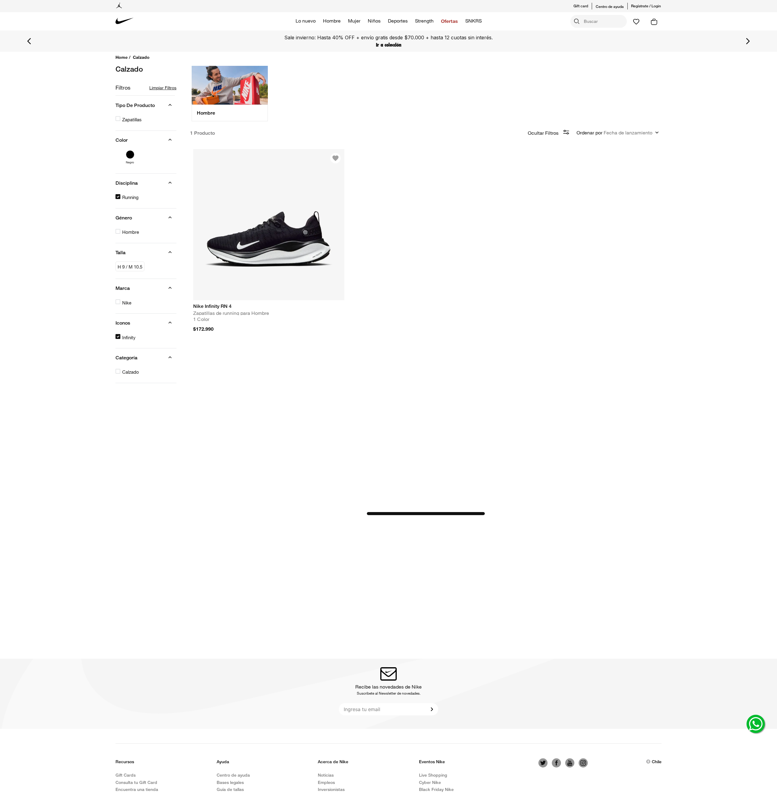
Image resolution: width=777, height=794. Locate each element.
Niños (374, 21)
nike (126, 302)
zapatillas (132, 119)
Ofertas (449, 21)
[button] (584, 6)
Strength (424, 21)
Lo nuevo (306, 21)
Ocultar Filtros (543, 133)
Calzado (130, 372)
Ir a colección (388, 45)
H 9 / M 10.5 (130, 266)
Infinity (129, 337)
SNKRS (473, 21)
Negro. (129, 161)
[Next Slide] (748, 41)
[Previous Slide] (29, 41)
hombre (130, 232)
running (130, 197)
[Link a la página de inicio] (123, 57)
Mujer (354, 21)
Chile (657, 761)
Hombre (332, 21)
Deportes (398, 21)
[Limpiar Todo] (162, 88)
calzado (141, 57)
